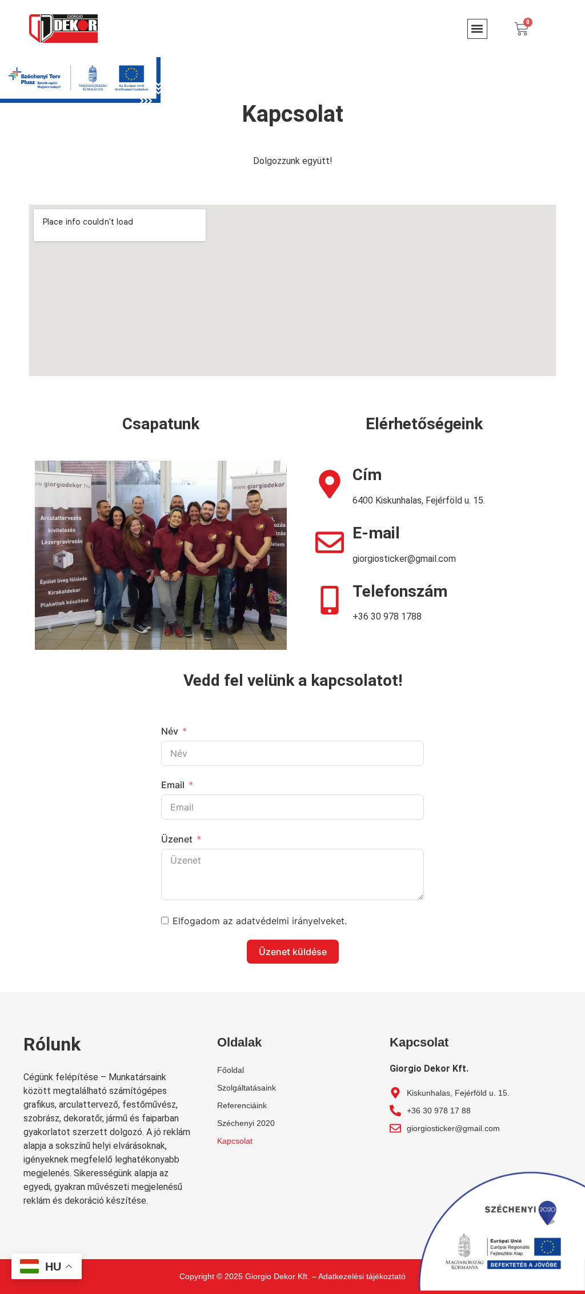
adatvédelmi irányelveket (290, 920)
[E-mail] (329, 542)
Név (169, 731)
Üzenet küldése (293, 951)
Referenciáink (242, 1105)
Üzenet (177, 839)
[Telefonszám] (329, 600)
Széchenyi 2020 (246, 1123)
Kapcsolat (235, 1140)
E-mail (376, 533)
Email (173, 784)
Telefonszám (399, 591)
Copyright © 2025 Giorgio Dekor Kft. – (248, 1276)
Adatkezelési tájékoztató (362, 1276)
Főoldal (230, 1070)
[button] (477, 29)
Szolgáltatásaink (246, 1087)
